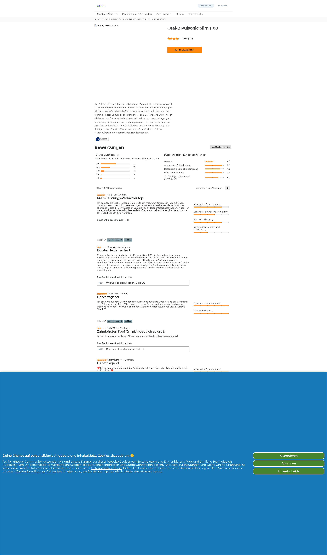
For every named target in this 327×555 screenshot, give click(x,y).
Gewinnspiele (164, 14)
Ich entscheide (289, 471)
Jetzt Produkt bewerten (221, 147)
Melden (128, 240)
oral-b (113, 19)
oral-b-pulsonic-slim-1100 (154, 19)
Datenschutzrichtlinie (106, 468)
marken (105, 19)
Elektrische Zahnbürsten (130, 19)
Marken (180, 14)
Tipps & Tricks (196, 14)
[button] (206, 6)
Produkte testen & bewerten (137, 14)
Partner (86, 461)
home (97, 19)
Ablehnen (289, 463)
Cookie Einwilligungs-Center (36, 471)
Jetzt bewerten (184, 50)
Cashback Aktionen (107, 14)
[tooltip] (102, 139)
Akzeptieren (289, 455)
